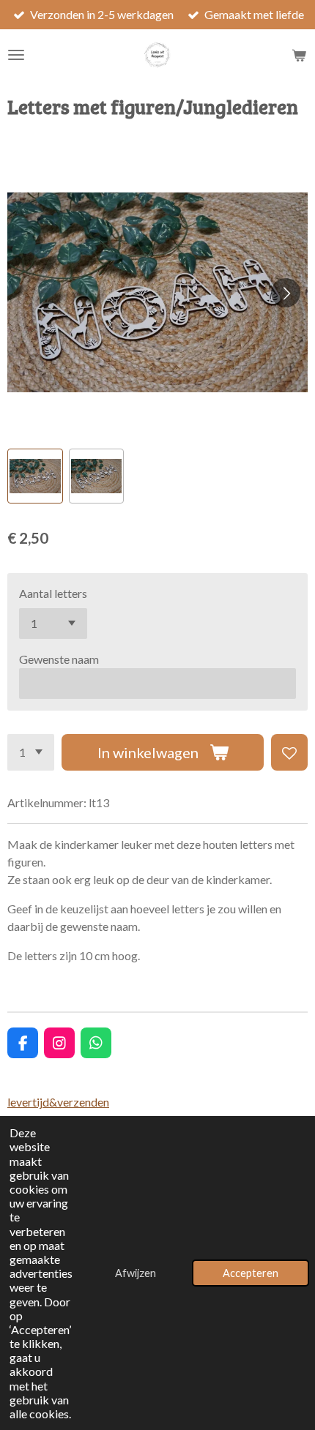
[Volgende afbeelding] (285, 292)
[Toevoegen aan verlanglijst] (289, 752)
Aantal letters (53, 593)
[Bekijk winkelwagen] (299, 55)
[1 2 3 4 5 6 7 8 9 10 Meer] (30, 752)
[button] (35, 476)
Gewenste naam (59, 659)
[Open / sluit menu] (16, 55)
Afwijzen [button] (135, 1273)
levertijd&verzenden (58, 1102)
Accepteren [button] (250, 1273)
